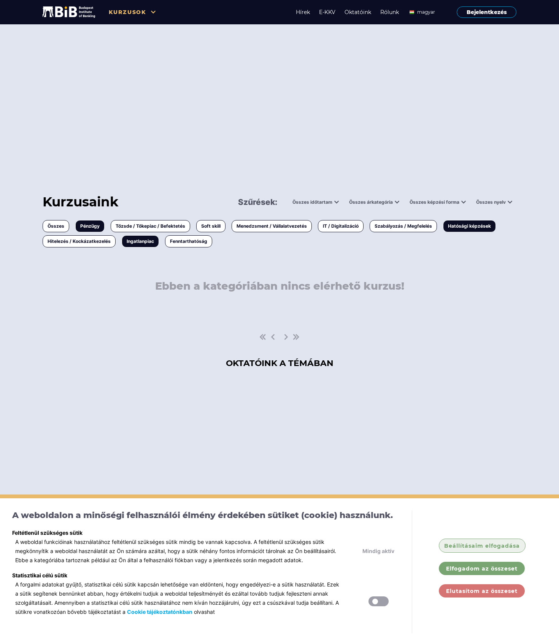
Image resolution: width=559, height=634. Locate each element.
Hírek (303, 12)
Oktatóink (358, 12)
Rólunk (389, 12)
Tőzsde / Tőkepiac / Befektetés (150, 226)
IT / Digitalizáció (341, 226)
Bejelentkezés (487, 12)
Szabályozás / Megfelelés (403, 226)
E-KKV (327, 12)
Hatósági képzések (469, 226)
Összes (56, 226)
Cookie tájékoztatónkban (159, 612)
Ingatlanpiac (140, 241)
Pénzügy (90, 226)
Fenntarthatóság (188, 241)
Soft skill (211, 226)
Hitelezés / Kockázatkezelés (79, 241)
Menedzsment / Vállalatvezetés (272, 226)
